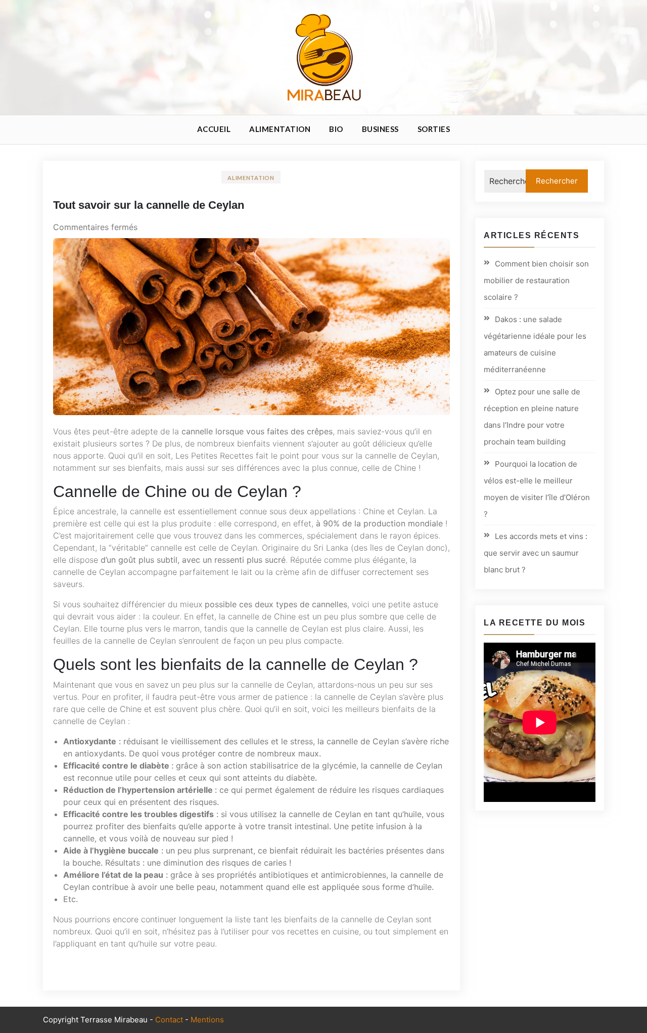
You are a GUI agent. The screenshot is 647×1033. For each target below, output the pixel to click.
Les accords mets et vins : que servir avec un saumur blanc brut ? (535, 552)
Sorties (434, 128)
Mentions (207, 1019)
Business (380, 128)
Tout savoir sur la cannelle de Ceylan (148, 205)
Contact (169, 1019)
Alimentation (279, 128)
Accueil (214, 128)
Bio (336, 128)
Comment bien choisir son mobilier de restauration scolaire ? (536, 280)
